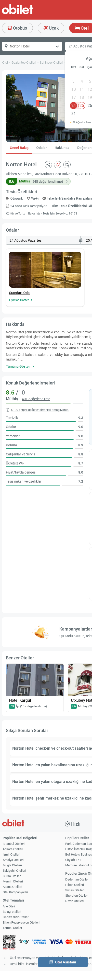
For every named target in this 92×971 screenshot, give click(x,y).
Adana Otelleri (12, 887)
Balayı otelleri (12, 912)
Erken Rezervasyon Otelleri (21, 922)
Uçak (53, 28)
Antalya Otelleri (13, 860)
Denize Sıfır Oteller (15, 917)
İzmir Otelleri (11, 854)
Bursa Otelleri (12, 876)
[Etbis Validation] (9, 943)
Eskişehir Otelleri (14, 870)
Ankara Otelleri (13, 849)
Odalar (41, 148)
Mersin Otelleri (13, 881)
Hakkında (62, 148)
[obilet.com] (29, 13)
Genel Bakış (19, 148)
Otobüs (19, 28)
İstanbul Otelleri (14, 844)
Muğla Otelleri (12, 865)
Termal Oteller (12, 928)
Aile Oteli (9, 906)
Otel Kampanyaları (15, 892)
